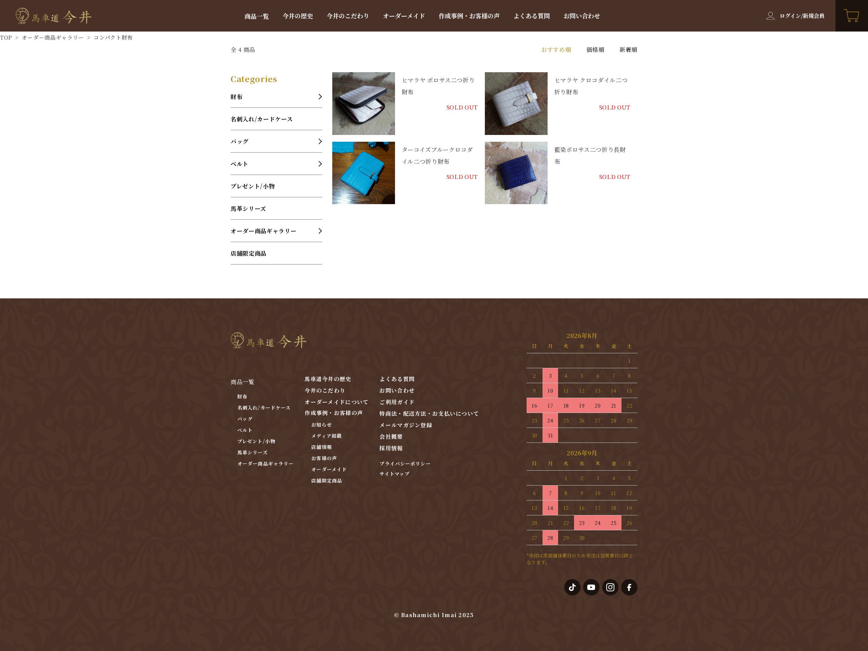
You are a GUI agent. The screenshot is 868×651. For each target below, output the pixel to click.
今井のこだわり (348, 16)
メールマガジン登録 (405, 425)
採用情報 (391, 448)
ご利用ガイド (397, 402)
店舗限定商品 (249, 253)
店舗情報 (321, 446)
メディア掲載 (326, 435)
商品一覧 (256, 16)
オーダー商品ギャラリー (52, 37)
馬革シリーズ (248, 208)
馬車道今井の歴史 (327, 379)
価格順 (595, 49)
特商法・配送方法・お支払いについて (429, 413)
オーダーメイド (404, 16)
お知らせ (321, 424)
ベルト (245, 430)
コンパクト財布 (112, 37)
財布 (242, 396)
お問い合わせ (582, 16)
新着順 (628, 49)
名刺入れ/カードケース (262, 119)
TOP (6, 37)
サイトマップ (394, 473)
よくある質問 (531, 16)
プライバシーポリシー (405, 463)
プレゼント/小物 (253, 186)
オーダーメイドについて (336, 402)
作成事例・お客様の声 (469, 16)
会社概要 (391, 436)
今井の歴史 (297, 16)
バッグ (245, 418)
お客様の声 (324, 458)
